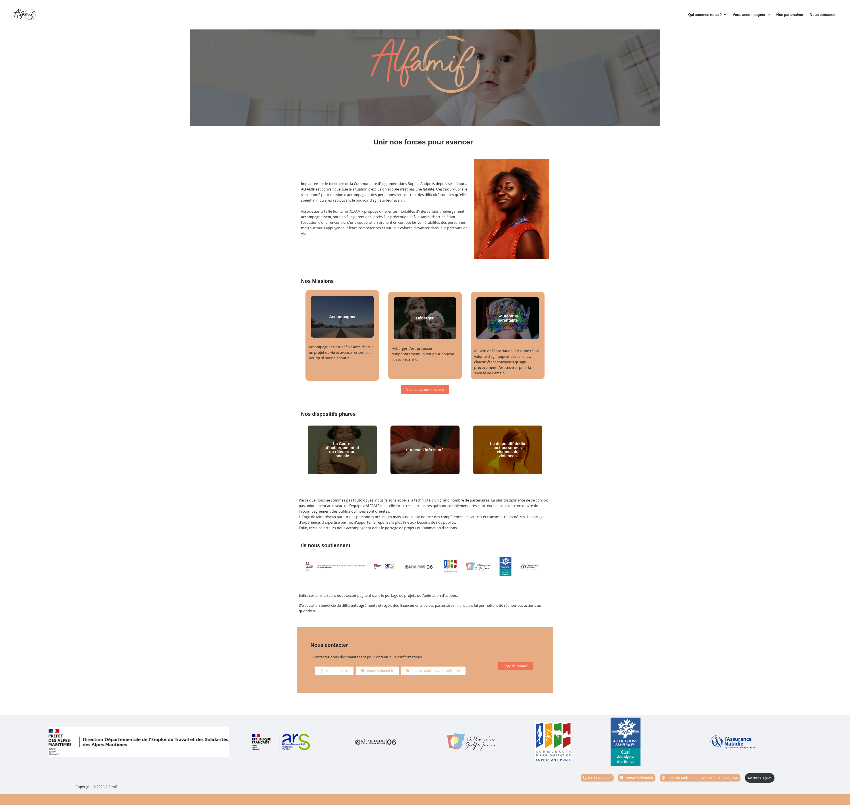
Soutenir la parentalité (507, 318)
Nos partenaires (789, 15)
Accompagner (342, 317)
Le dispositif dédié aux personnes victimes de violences (507, 450)
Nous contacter (823, 15)
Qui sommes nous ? (705, 15)
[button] (707, 15)
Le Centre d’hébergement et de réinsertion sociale (342, 450)
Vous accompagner (749, 15)
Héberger (425, 318)
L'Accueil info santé (425, 450)
